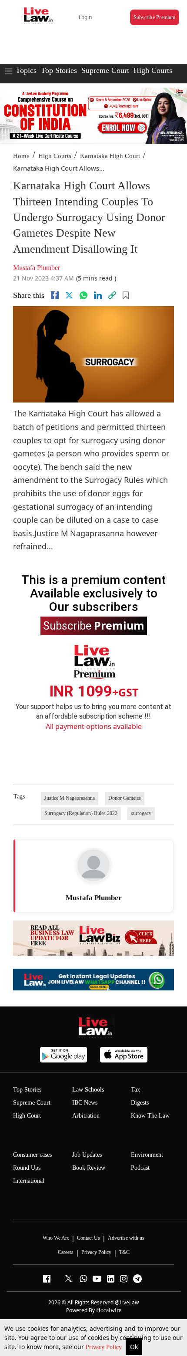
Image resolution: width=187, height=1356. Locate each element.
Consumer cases (32, 1154)
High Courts (153, 70)
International (28, 1181)
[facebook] (55, 295)
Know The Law (150, 1115)
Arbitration (86, 1115)
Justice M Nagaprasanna (69, 798)
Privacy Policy (105, 1347)
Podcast (140, 1168)
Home (21, 155)
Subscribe (93, 625)
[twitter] (69, 295)
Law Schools (88, 1089)
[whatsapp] (83, 295)
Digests (140, 1102)
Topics (26, 70)
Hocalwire (108, 1310)
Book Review (88, 1168)
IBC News (84, 1102)
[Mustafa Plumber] (93, 865)
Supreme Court (105, 70)
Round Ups (26, 1168)
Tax (135, 1089)
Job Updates (87, 1154)
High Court (27, 1115)
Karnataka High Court (110, 155)
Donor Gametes (124, 798)
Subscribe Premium (155, 17)
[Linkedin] (98, 295)
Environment (147, 1154)
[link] (112, 295)
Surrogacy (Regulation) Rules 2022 (80, 813)
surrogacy (141, 813)
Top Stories (59, 70)
